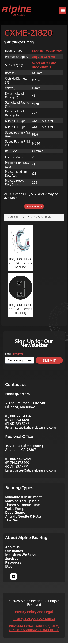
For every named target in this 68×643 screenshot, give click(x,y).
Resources (13, 562)
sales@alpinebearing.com (35, 427)
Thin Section (15, 520)
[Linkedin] (13, 576)
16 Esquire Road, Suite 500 (25, 403)
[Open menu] (62, 10)
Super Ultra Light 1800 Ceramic (44, 64)
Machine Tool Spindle (47, 50)
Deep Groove (15, 512)
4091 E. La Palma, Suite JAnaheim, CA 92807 (24, 447)
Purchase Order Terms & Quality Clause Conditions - (34, 628)
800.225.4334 (20, 416)
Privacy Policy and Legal (34, 612)
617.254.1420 (19, 420)
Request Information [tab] (30, 217)
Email (14, 353)
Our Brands (14, 551)
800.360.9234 (20, 458)
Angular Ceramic (43, 57)
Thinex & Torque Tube (22, 505)
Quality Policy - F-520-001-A (34, 619)
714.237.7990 (19, 462)
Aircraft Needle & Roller (24, 516)
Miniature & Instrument (23, 497)
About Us (12, 547)
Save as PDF (34, 206)
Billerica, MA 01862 (20, 407)
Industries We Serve (20, 554)
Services (11, 558)
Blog (9, 566)
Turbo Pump (14, 508)
